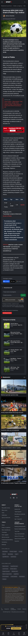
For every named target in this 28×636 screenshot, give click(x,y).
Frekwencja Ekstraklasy (7, 539)
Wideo (3, 525)
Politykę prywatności (19, 306)
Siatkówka (4, 515)
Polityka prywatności (13, 609)
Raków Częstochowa (7, 573)
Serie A (4, 554)
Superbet (17, 541)
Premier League (13, 551)
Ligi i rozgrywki (18, 519)
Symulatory (4, 542)
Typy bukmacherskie (19, 533)
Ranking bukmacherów (20, 526)
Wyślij (23, 295)
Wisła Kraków (5, 566)
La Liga (20, 551)
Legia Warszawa (14, 566)
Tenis (3, 512)
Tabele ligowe (18, 511)
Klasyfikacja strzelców (20, 514)
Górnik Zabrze (13, 568)
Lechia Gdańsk (14, 576)
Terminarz (17, 516)
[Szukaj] (24, 2)
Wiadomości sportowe (6, 5)
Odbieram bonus (16, 628)
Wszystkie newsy (6, 507)
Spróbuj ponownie (7, 312)
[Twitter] (10, 498)
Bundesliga (10, 554)
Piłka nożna (4, 510)
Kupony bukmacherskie (20, 528)
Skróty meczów (5, 537)
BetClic (23, 205)
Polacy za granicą (6, 527)
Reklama (24, 609)
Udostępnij (7, 281)
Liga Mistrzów (6, 556)
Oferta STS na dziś (19, 536)
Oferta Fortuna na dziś (20, 538)
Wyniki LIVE (17, 509)
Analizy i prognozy (17, 5)
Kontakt (19, 609)
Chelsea (4, 579)
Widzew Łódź (15, 571)
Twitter (13, 281)
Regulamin (7, 609)
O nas (2, 609)
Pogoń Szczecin (6, 571)
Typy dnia (17, 531)
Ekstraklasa (5, 551)
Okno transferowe (6, 530)
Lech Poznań (5, 568)
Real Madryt (21, 576)
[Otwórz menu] (2, 2)
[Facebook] (13, 498)
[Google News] (17, 498)
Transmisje (4, 532)
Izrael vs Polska (7, 216)
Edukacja (4, 544)
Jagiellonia (16, 573)
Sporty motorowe (6, 517)
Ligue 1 (16, 554)
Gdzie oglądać (5, 534)
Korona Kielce (6, 576)
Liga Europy (13, 556)
